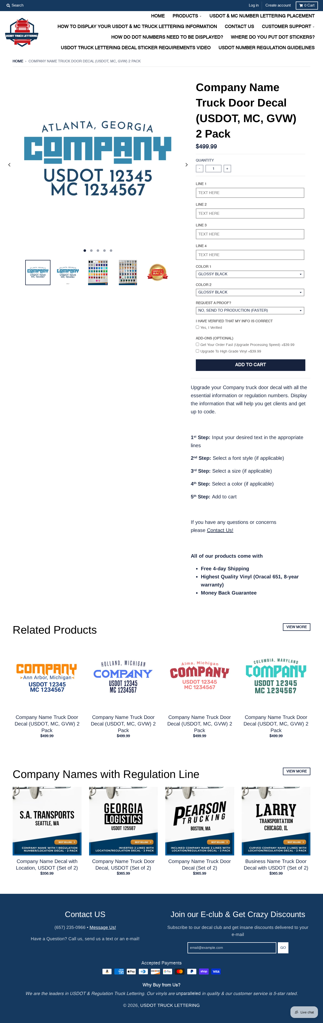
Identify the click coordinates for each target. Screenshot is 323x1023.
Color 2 (203, 285)
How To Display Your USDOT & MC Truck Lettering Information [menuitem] (137, 27)
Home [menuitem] (158, 16)
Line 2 (201, 204)
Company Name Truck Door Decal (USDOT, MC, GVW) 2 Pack (47, 723)
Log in (254, 5)
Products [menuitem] (185, 16)
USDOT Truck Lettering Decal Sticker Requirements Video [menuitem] (136, 48)
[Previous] (10, 164)
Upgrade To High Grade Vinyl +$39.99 (230, 351)
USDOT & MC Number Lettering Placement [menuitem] (262, 16)
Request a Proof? (213, 303)
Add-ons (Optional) (214, 338)
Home (18, 61)
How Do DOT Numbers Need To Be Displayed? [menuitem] (167, 37)
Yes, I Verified (211, 328)
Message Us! (103, 927)
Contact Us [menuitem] (239, 27)
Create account (278, 5)
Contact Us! (220, 530)
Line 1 (201, 184)
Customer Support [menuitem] (286, 27)
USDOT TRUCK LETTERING (170, 1005)
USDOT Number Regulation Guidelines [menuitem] (267, 48)
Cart (309, 5)
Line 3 (201, 225)
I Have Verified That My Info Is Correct (234, 321)
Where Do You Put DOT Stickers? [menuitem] (273, 37)
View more (296, 627)
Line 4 (201, 246)
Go (283, 948)
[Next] (186, 164)
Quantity (205, 160)
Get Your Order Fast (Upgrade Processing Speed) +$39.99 (247, 345)
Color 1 (203, 266)
